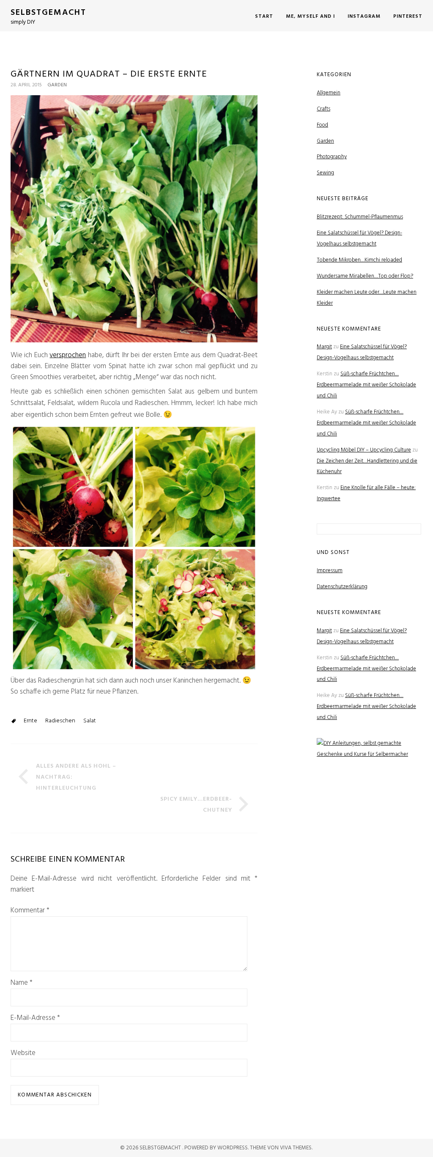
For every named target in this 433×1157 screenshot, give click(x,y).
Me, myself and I (310, 16)
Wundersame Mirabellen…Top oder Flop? (365, 276)
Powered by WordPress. (217, 1147)
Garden (57, 85)
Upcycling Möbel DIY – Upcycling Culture (364, 450)
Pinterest (407, 16)
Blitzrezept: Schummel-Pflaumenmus (360, 216)
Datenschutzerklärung (342, 586)
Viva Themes (296, 1147)
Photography (332, 156)
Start (264, 16)
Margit (324, 346)
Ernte (30, 721)
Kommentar (30, 910)
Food (322, 125)
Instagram (364, 16)
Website (23, 1053)
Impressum (330, 570)
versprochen (67, 355)
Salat (89, 721)
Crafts (323, 109)
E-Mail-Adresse (35, 1018)
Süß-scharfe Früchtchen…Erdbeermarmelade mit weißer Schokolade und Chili (366, 384)
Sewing (325, 172)
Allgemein (328, 92)
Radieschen (60, 721)
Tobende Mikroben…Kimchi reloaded (359, 260)
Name (22, 983)
